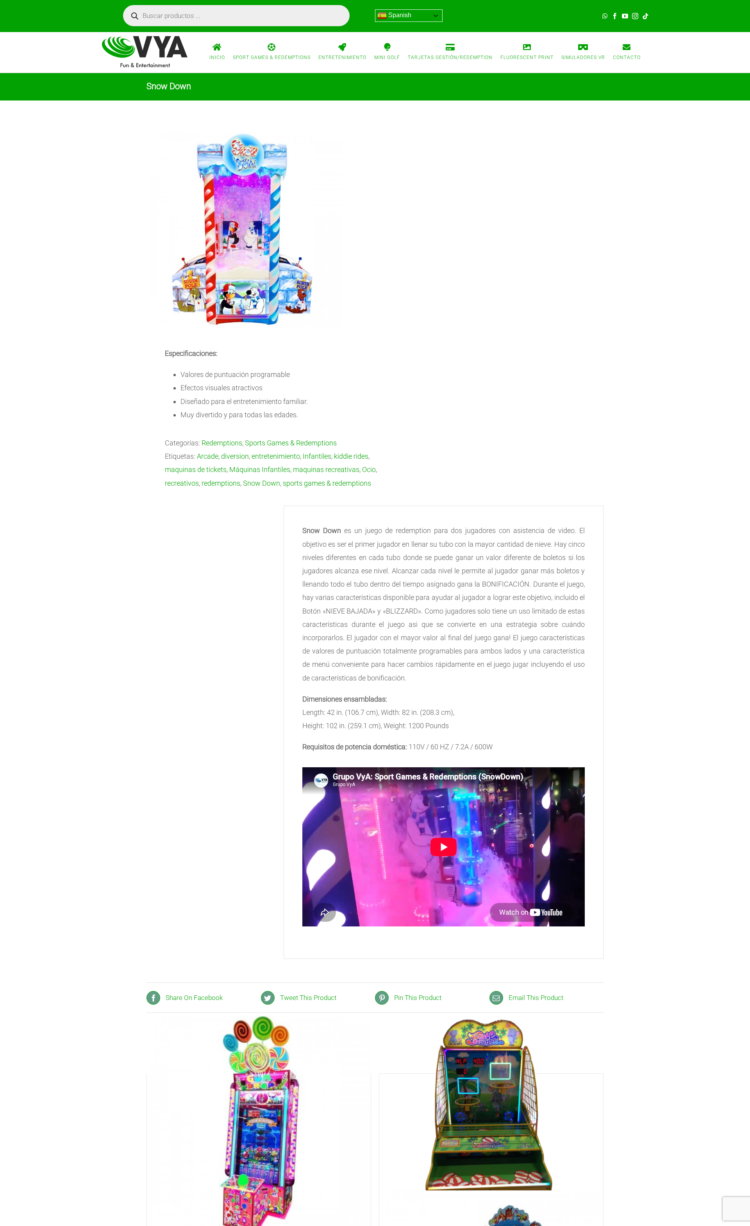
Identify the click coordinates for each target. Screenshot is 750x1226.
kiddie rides (351, 456)
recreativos (182, 483)
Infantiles (317, 456)
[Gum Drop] (259, 1128)
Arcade (207, 456)
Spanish (399, 15)
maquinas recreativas (326, 469)
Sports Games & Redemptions (291, 443)
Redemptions (222, 443)
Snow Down (261, 483)
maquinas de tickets (196, 469)
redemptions (221, 483)
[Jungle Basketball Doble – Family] (491, 1128)
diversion (235, 456)
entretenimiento (276, 456)
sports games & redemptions (327, 483)
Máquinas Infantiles (259, 469)
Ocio (369, 469)
